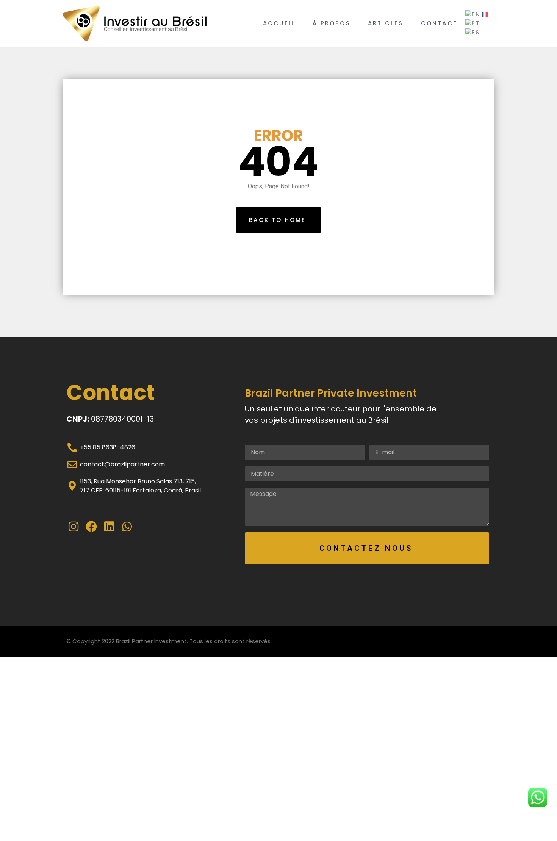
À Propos (331, 23)
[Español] (473, 32)
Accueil (279, 23)
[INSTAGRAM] (74, 527)
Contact (439, 23)
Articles (386, 23)
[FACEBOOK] (92, 527)
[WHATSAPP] (128, 527)
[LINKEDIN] (110, 527)
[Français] (485, 14)
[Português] (473, 23)
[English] (473, 14)
